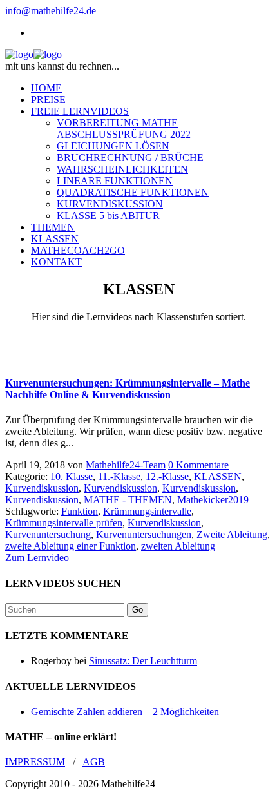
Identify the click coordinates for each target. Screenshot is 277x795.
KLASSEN (218, 476)
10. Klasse (71, 476)
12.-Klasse (167, 476)
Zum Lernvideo (37, 557)
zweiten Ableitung (178, 546)
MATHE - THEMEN (128, 499)
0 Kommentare (198, 464)
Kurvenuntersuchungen (143, 534)
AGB (93, 761)
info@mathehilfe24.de (50, 10)
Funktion (79, 511)
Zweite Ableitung (231, 534)
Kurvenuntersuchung (48, 534)
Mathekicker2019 (213, 499)
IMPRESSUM (35, 761)
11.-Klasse (119, 476)
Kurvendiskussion (42, 488)
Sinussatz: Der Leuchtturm (143, 660)
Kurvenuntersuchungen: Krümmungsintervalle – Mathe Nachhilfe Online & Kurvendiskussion (127, 389)
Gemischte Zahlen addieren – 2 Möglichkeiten (125, 711)
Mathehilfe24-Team (126, 464)
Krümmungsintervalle (147, 511)
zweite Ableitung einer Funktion (70, 546)
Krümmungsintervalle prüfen (63, 522)
